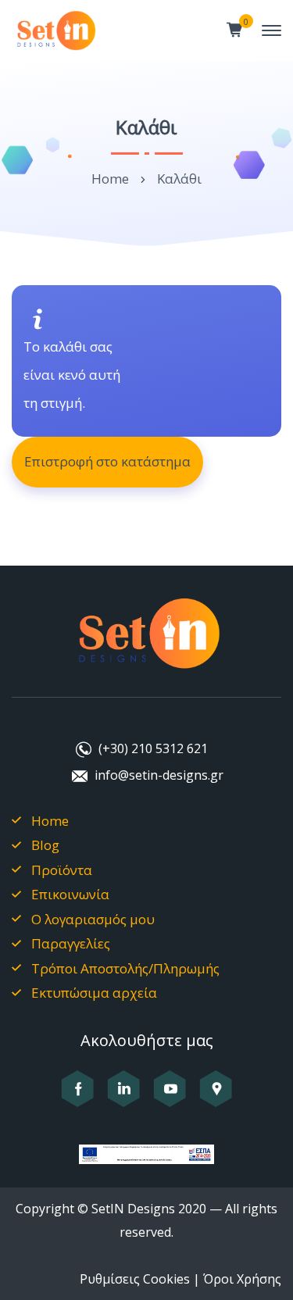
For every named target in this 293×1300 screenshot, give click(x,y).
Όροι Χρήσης (242, 1279)
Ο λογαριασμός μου (93, 919)
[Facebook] (77, 1097)
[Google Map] (216, 1097)
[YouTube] (170, 1097)
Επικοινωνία (70, 894)
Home (110, 179)
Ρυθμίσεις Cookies (135, 1279)
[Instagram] (123, 1097)
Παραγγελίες (70, 943)
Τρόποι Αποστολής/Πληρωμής (125, 968)
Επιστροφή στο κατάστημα (107, 461)
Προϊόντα (61, 870)
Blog (45, 845)
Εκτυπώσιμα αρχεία (94, 993)
